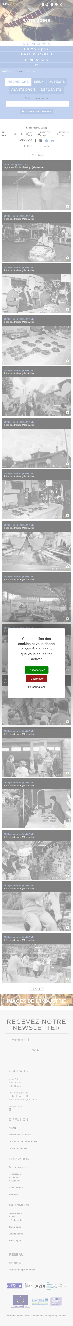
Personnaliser (36, 687)
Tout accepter (36, 670)
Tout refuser (36, 678)
